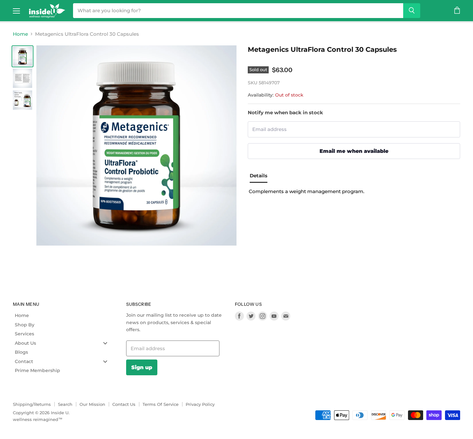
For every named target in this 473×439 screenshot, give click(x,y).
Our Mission (92, 404)
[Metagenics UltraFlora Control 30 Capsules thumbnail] (22, 56)
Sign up (141, 367)
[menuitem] (63, 315)
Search (65, 404)
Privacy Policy (200, 404)
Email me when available (354, 151)
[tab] (261, 176)
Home (20, 34)
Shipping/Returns (32, 404)
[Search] (411, 10)
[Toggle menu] (105, 343)
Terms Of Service (161, 404)
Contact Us (123, 404)
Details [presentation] (258, 176)
